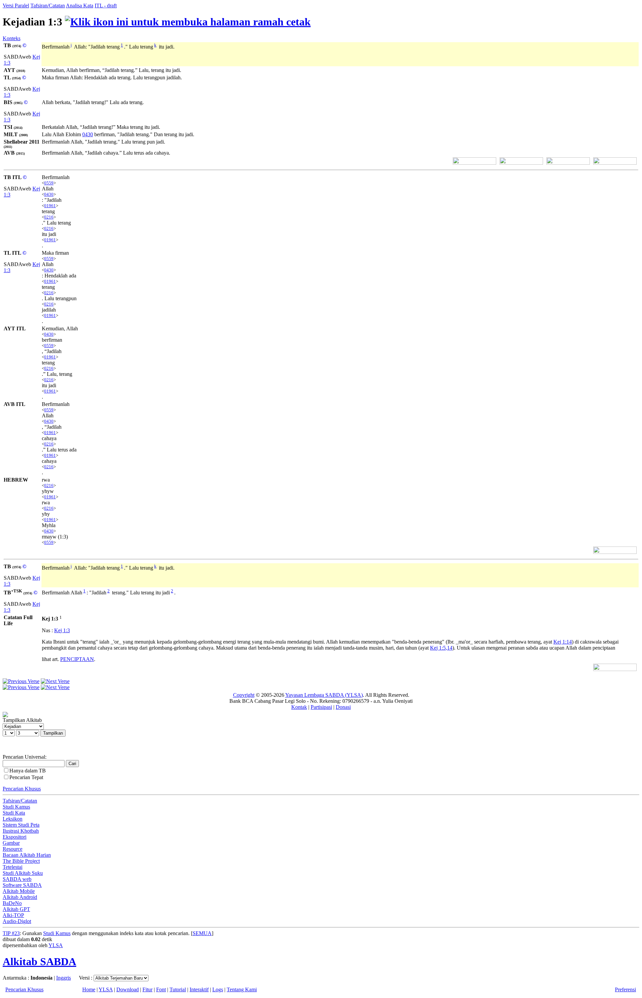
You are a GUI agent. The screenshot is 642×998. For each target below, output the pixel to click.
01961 (50, 205)
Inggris (63, 978)
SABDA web (17, 879)
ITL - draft (106, 5)
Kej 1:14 (562, 642)
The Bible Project (21, 861)
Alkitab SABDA (39, 961)
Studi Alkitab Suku (23, 873)
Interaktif (199, 989)
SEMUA (202, 933)
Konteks (11, 38)
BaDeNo (12, 903)
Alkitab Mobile (19, 891)
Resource (12, 849)
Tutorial (178, 989)
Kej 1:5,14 (441, 648)
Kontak (299, 707)
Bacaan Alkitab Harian (27, 855)
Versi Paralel (16, 5)
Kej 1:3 (62, 630)
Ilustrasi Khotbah (21, 831)
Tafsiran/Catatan (47, 5)
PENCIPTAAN (77, 659)
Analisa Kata (79, 5)
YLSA (55, 945)
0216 (49, 217)
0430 (87, 134)
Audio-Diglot (17, 921)
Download (127, 989)
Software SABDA (22, 885)
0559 (49, 182)
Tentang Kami (242, 989)
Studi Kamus (16, 807)
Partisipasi (321, 707)
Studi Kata (14, 813)
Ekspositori (14, 837)
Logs (217, 989)
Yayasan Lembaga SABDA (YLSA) (324, 695)
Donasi (343, 707)
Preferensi (625, 989)
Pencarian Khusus (22, 789)
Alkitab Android (20, 897)
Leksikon (12, 819)
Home (88, 989)
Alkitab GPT (16, 909)
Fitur (147, 989)
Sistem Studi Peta (21, 825)
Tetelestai (12, 867)
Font (161, 989)
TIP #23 (11, 933)
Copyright (243, 695)
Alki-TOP (13, 915)
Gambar (11, 843)
